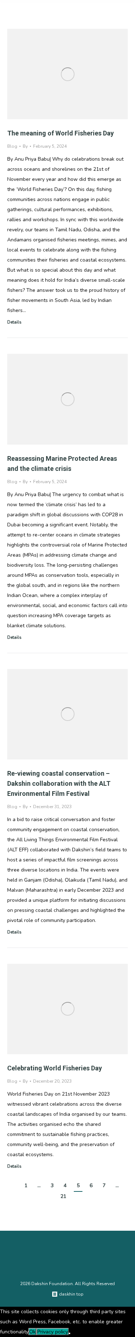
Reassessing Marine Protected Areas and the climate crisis (62, 463)
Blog (12, 146)
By (25, 146)
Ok (32, 1331)
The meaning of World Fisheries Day (60, 133)
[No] (69, 1333)
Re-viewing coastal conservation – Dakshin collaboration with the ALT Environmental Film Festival (59, 783)
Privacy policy (52, 1331)
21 (63, 1196)
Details (14, 322)
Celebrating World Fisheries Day (54, 1068)
